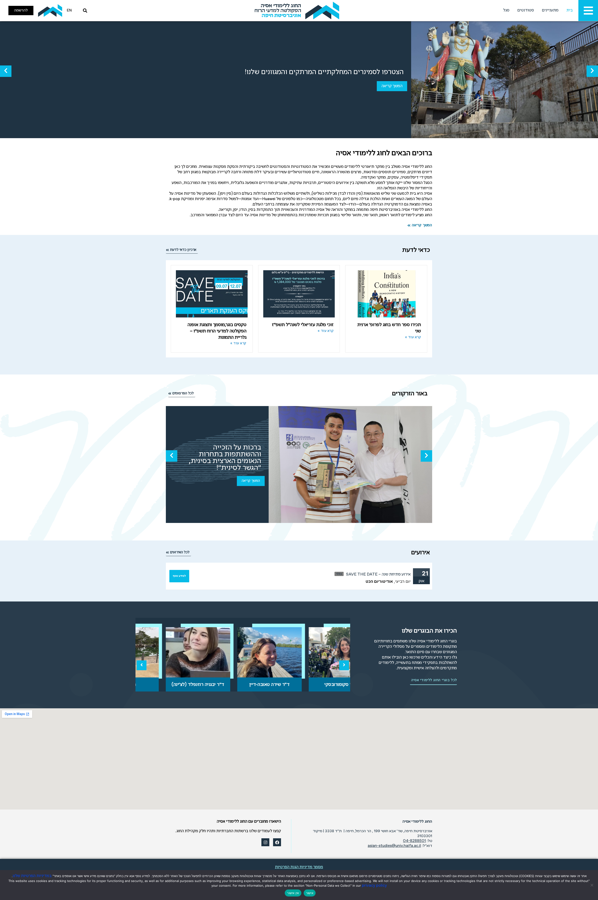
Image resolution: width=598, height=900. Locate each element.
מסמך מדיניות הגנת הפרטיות (299, 867)
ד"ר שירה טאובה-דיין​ (314, 685)
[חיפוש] (84, 10)
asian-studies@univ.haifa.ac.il (394, 846)
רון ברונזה (171, 685)
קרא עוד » (413, 337)
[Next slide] (344, 665)
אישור (309, 893)
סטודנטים (525, 10)
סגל (506, 10)
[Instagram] (265, 842)
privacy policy (374, 885)
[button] (592, 71)
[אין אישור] (592, 885)
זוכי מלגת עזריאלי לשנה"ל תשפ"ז (303, 325)
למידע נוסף (179, 576)
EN (69, 10)
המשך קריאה (391, 86)
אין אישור (293, 893)
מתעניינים (550, 10)
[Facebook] (277, 842)
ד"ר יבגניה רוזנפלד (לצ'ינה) (243, 685)
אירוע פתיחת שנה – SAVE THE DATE (378, 574)
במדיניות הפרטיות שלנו (32, 876)
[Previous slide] (141, 665)
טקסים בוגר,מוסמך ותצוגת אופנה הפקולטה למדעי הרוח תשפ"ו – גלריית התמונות (217, 331)
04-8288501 (414, 841)
